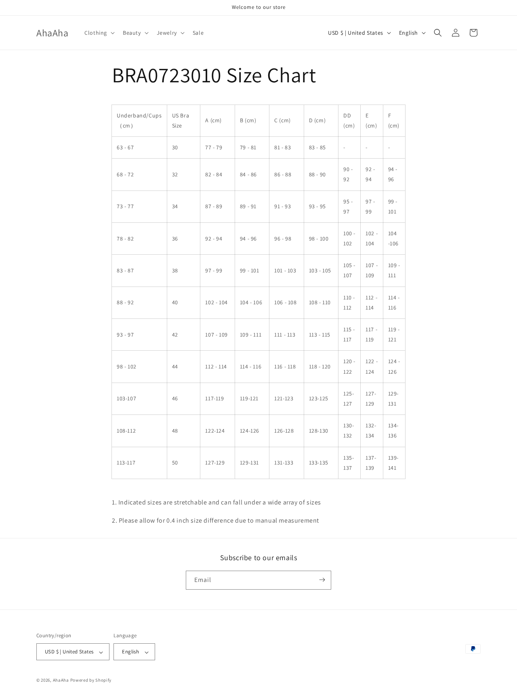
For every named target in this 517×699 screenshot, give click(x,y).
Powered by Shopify (91, 680)
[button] (99, 32)
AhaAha (61, 680)
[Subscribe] (322, 579)
